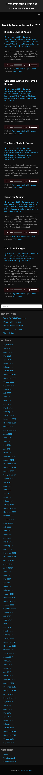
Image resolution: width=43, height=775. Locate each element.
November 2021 (9, 557)
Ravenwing (15, 209)
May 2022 (7, 534)
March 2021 (8, 586)
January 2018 (8, 728)
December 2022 (9, 508)
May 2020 (7, 624)
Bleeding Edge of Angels (17, 32)
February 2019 (9, 679)
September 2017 (9, 743)
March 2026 (8, 363)
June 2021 (7, 575)
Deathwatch (27, 256)
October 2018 (8, 694)
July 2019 (7, 661)
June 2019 (7, 665)
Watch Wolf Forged (14, 248)
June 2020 (7, 620)
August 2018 (8, 702)
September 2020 (9, 609)
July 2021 (7, 572)
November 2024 (9, 423)
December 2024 (9, 419)
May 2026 (7, 356)
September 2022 (9, 520)
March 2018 (8, 720)
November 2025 (9, 378)
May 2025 (7, 401)
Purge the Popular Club (12, 322)
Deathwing (13, 207)
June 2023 (7, 486)
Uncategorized (9, 758)
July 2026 (7, 348)
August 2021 (8, 568)
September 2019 (9, 653)
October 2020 (8, 605)
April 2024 (7, 449)
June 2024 (7, 441)
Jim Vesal (20, 96)
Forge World (30, 153)
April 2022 (7, 538)
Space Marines (24, 44)
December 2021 (9, 553)
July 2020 (7, 616)
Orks (9, 209)
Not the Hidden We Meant (13, 326)
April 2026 (7, 360)
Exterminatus (26, 42)
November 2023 (9, 467)
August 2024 (8, 434)
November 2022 (9, 512)
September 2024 (9, 430)
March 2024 (8, 453)
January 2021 (8, 594)
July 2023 (7, 482)
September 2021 (9, 564)
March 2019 (8, 676)
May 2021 (7, 579)
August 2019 (8, 657)
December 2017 (9, 731)
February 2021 (9, 590)
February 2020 (9, 635)
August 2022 (8, 523)
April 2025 (7, 404)
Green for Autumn (14, 197)
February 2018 (9, 724)
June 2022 (7, 531)
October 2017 (8, 739)
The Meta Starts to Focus (18, 143)
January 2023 (8, 505)
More (20, 72)
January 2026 (8, 371)
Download (32, 69)
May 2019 (7, 668)
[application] (21, 65)
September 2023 (9, 475)
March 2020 (8, 631)
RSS (14, 72)
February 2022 (9, 546)
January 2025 (8, 415)
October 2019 (8, 650)
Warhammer (34, 44)
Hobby (27, 37)
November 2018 (9, 691)
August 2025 (8, 389)
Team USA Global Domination (14, 318)
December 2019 (9, 642)
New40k (15, 44)
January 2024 (8, 460)
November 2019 (9, 646)
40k (22, 39)
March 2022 (8, 542)
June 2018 (7, 709)
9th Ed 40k (27, 39)
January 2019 (8, 683)
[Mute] (29, 65)
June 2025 (7, 397)
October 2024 (8, 427)
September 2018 (9, 698)
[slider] (34, 65)
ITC (33, 42)
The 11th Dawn (9, 333)
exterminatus (25, 46)
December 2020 (9, 598)
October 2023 (8, 471)
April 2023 (7, 493)
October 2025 (8, 382)
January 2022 (8, 549)
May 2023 (7, 490)
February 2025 (9, 412)
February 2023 (9, 501)
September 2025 (9, 386)
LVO (10, 44)
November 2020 (9, 601)
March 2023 (8, 497)
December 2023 (9, 464)
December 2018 (9, 687)
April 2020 (7, 627)
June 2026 (7, 352)
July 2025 (7, 393)
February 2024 (9, 456)
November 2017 (9, 735)
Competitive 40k (15, 42)
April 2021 (7, 583)
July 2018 (7, 705)
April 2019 (7, 672)
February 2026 (9, 367)
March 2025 (8, 408)
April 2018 (7, 717)
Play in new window (19, 69)
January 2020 (8, 639)
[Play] (7, 65)
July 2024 (7, 438)
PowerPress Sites (26, 770)
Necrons (10, 155)
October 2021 (8, 560)
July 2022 (7, 527)
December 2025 (9, 375)
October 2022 (8, 516)
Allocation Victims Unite (12, 329)
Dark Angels (27, 94)
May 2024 (7, 445)
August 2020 (8, 612)
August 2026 (8, 345)
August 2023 (8, 479)
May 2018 (7, 713)
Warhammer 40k (10, 39)
